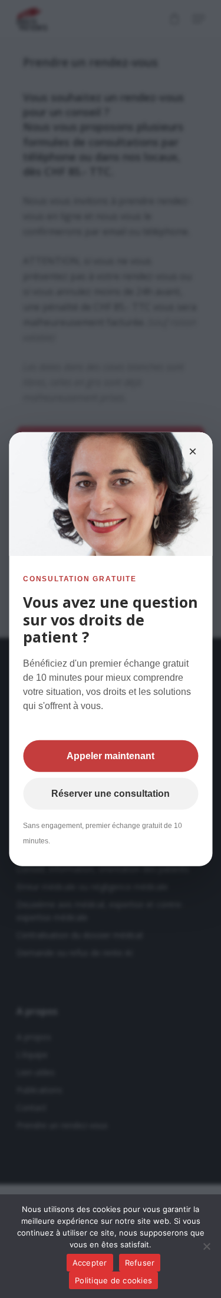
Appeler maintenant (110, 755)
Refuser (140, 1262)
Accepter (89, 1262)
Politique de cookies (113, 1280)
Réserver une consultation (110, 793)
